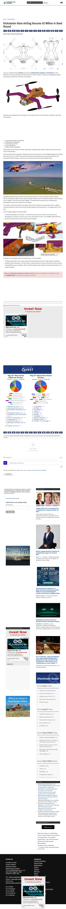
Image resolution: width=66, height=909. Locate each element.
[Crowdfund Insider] (9, 2)
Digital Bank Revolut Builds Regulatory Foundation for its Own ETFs (47, 789)
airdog (29, 435)
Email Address (9, 504)
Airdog (21, 73)
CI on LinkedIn (10, 891)
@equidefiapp (42, 843)
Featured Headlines (40, 861)
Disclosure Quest (11, 866)
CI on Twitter (9, 887)
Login (60, 457)
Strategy (36, 869)
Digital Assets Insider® (13, 868)
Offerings (21, 435)
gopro (42, 435)
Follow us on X (48, 827)
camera (36, 435)
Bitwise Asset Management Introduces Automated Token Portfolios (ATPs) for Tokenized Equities (48, 796)
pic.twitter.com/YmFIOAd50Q (46, 845)
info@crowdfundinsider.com (17, 877)
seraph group (51, 435)
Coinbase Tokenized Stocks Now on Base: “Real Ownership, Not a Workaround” (48, 812)
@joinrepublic (50, 841)
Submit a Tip (10, 275)
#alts (54, 839)
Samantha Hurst (19, 34)
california (33, 435)
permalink (6, 437)
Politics (36, 867)
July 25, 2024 (41, 849)
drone (39, 435)
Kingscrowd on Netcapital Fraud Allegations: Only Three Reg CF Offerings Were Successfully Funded (48, 805)
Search (45, 2)
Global (36, 874)
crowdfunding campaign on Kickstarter (42, 73)
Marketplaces (38, 865)
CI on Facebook (10, 889)
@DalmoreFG (42, 841)
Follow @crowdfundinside (12, 498)
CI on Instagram (10, 893)
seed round (46, 435)
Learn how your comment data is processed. (35, 470)
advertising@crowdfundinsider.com (16, 883)
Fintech (36, 876)
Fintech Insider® (11, 864)
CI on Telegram (10, 895)
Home (4, 19)
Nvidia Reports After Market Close (46, 784)
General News (11, 19)
